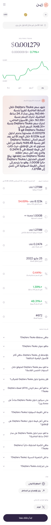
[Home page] (42, 5)
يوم (42, 87)
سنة (8, 87)
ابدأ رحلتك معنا (25, 518)
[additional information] (4, 188)
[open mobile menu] (4, 5)
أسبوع (31, 87)
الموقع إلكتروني (34, 483)
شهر (19, 87)
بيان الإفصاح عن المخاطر (31, 490)
